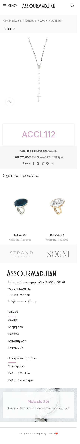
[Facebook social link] (33, 163)
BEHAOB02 (57, 234)
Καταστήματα (17, 341)
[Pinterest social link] (38, 163)
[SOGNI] (58, 254)
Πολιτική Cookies (19, 373)
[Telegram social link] (47, 163)
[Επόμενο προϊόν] (14, 29)
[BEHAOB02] (57, 206)
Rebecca (26, 239)
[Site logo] (38, 5)
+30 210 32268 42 (19, 288)
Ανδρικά (56, 20)
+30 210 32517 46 (19, 295)
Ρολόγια (13, 333)
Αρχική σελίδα (12, 20)
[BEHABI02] (20, 206)
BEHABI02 (20, 234)
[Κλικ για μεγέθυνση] (10, 102)
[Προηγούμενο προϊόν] (5, 29)
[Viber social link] (52, 163)
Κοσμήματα (15, 327)
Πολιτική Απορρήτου (21, 380)
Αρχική (12, 319)
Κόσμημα (30, 20)
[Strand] (21, 254)
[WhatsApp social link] (43, 163)
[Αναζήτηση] (72, 5)
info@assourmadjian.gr (22, 301)
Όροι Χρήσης (16, 366)
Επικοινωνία (16, 347)
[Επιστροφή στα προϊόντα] (9, 29)
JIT (48, 433)
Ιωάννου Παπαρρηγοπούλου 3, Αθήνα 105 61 (36, 282)
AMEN (43, 20)
